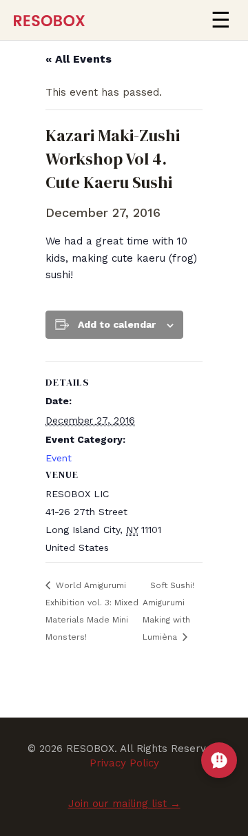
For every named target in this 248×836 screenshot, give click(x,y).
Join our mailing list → (124, 803)
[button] (220, 20)
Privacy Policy (124, 763)
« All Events (78, 58)
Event (58, 457)
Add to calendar (117, 324)
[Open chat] (219, 760)
